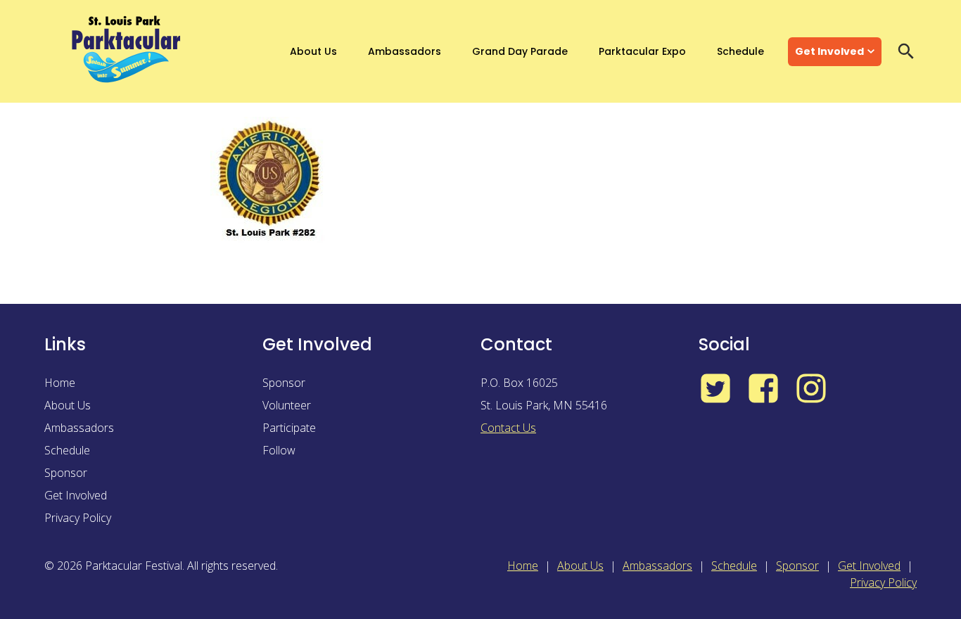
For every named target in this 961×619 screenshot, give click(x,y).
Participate (289, 427)
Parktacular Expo (642, 51)
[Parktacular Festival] (126, 51)
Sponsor (65, 472)
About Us (313, 51)
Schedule (740, 51)
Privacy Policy (77, 517)
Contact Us (508, 427)
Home (59, 382)
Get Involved (829, 51)
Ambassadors (404, 51)
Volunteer (286, 405)
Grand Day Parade (520, 51)
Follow (278, 450)
